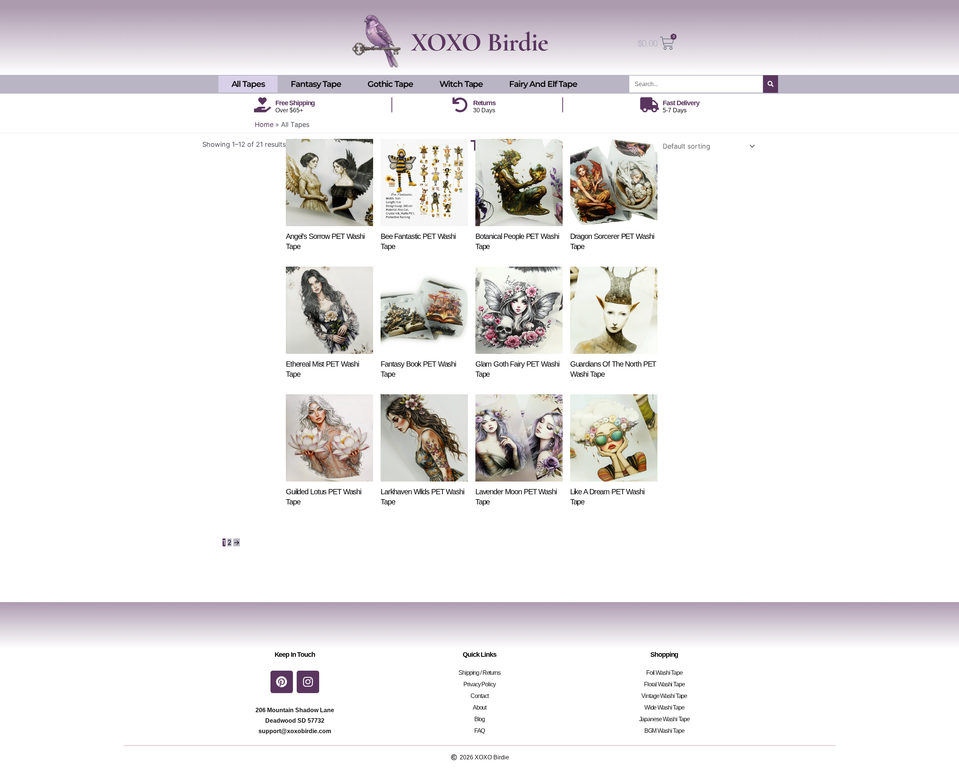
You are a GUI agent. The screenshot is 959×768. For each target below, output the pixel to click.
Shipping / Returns (479, 673)
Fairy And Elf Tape (543, 84)
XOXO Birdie (479, 42)
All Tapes (248, 84)
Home (264, 124)
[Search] (770, 84)
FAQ (479, 731)
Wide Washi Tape (664, 707)
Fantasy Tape (316, 84)
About (479, 707)
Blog (479, 719)
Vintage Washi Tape (664, 696)
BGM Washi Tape (664, 731)
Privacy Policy (479, 684)
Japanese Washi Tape (664, 719)
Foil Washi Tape (664, 673)
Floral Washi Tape (664, 684)
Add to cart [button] (333, 261)
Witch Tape (461, 84)
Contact (479, 696)
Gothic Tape (390, 84)
